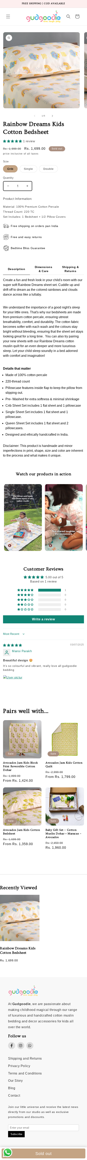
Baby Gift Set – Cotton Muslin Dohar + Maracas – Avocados (63, 833)
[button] (8, 16)
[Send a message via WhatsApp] (7, 1152)
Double (50, 169)
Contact (14, 1095)
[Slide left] (34, 115)
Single (30, 169)
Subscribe (16, 1134)
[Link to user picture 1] (12, 684)
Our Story (15, 1080)
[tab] (16, 269)
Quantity (8, 177)
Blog (11, 1088)
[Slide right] (52, 115)
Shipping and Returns (25, 1058)
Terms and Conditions (25, 1073)
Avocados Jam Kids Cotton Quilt (64, 764)
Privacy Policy (19, 1066)
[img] (12, 645)
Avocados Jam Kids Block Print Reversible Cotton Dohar (20, 766)
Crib (12, 169)
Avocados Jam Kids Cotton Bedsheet (21, 831)
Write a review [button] (43, 619)
